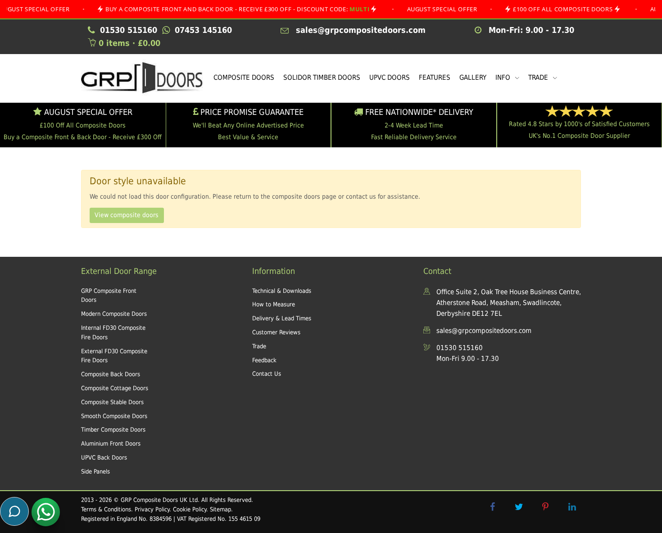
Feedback (264, 360)
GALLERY (472, 77)
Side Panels (95, 471)
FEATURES (434, 77)
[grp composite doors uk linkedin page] (572, 507)
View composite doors (127, 215)
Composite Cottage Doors (114, 388)
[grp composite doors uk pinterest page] (545, 507)
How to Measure (273, 304)
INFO (503, 77)
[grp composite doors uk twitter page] (519, 507)
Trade (259, 346)
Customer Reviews (276, 332)
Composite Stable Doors (112, 402)
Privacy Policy (152, 509)
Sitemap (220, 509)
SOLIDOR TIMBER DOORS (321, 77)
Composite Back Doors (110, 374)
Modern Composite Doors (114, 313)
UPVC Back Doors (104, 457)
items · (129, 43)
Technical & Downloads (281, 290)
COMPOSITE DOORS (243, 77)
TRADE (539, 77)
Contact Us (266, 373)
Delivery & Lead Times (281, 318)
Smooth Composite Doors (114, 416)
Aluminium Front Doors (111, 443)
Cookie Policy (189, 509)
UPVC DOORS (389, 77)
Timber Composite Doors (113, 429)
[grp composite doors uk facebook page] (492, 507)
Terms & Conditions (106, 509)
